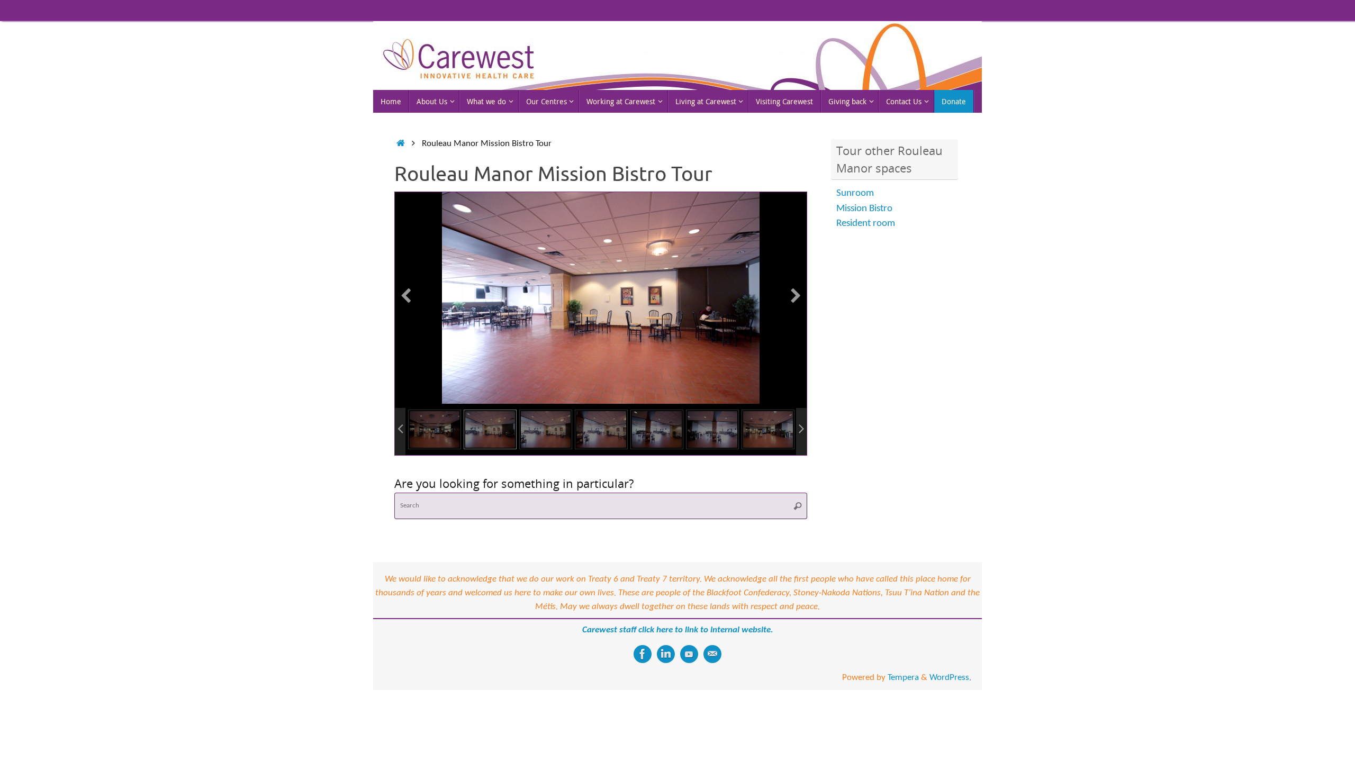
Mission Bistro (864, 209)
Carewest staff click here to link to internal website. (677, 629)
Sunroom (855, 193)
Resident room (865, 224)
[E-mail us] (712, 654)
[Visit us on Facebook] (643, 654)
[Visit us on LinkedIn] (666, 654)
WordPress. (950, 677)
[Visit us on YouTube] (689, 654)
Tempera (903, 677)
